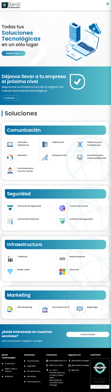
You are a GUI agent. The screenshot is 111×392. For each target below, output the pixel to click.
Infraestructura (33, 371)
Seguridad (31, 366)
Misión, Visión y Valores (11, 370)
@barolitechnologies (80, 360)
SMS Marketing (24, 307)
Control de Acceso (79, 206)
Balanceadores (77, 256)
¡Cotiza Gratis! (87, 334)
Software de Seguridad (81, 219)
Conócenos (9, 98)
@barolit (75, 370)
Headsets (22, 155)
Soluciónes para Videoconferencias (96, 156)
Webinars (9, 376)
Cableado (22, 256)
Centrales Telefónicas (23, 143)
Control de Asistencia (28, 219)
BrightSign (92, 307)
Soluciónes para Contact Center (25, 169)
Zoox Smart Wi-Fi (60, 307)
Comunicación (33, 361)
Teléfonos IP (58, 142)
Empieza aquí (12, 53)
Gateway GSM (59, 155)
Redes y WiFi (23, 269)
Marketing (31, 376)
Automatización (34, 381)
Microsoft (74, 269)
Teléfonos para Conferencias (94, 143)
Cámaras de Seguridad (29, 206)
